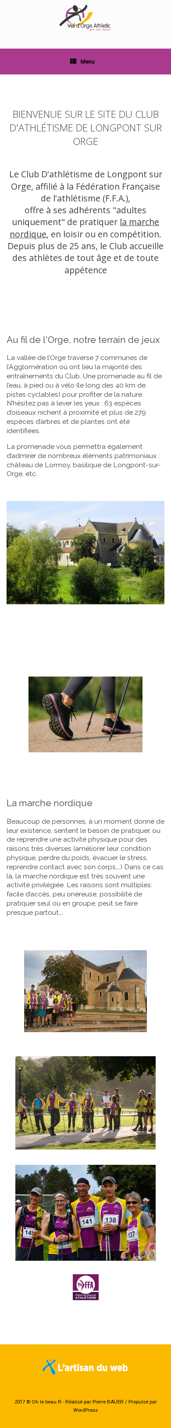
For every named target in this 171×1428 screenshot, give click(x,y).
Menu (88, 61)
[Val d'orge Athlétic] (85, 17)
